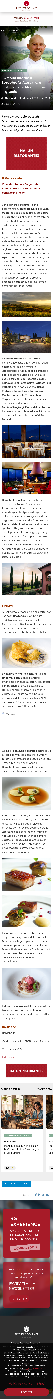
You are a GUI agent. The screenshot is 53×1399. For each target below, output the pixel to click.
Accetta (26, 1392)
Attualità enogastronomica (18, 1135)
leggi (8, 1168)
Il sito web (8, 1057)
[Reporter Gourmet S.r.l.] (26, 6)
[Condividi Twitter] (19, 104)
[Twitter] (43, 1195)
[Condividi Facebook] (14, 104)
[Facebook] (36, 1195)
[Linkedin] (39, 1195)
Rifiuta (40, 1384)
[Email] (47, 1195)
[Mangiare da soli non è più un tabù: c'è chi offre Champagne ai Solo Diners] (22, 1112)
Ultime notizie (15, 31)
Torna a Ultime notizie (17, 1183)
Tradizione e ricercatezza (14, 70)
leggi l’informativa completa (36, 1368)
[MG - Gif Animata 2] (26, 19)
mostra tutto (44, 1089)
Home (3, 31)
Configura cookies (20, 1384)
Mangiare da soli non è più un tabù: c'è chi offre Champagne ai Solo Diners (21, 1149)
